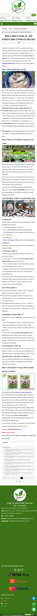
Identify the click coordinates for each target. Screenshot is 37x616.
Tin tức (10, 28)
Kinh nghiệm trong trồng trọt (20, 28)
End (20, 481)
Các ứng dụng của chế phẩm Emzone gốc (17, 459)
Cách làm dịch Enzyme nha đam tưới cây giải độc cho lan (19, 470)
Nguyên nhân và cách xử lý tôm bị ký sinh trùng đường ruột (19, 450)
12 (18, 478)
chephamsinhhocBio (17, 615)
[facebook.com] (22, 570)
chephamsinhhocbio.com (14, 429)
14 (24, 478)
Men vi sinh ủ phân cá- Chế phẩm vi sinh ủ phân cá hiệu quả (16, 32)
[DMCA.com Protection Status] (29, 615)
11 (16, 478)
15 (27, 478)
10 (13, 478)
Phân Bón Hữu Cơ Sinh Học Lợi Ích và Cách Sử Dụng (18, 473)
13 (21, 478)
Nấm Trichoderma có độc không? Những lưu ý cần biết (19, 453)
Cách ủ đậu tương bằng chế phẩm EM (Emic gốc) (18, 466)
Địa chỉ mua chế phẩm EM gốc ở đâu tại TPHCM (19, 463)
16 (30, 478)
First (5, 478)
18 (16, 481)
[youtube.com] (18, 570)
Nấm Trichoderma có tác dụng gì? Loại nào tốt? (19, 456)
